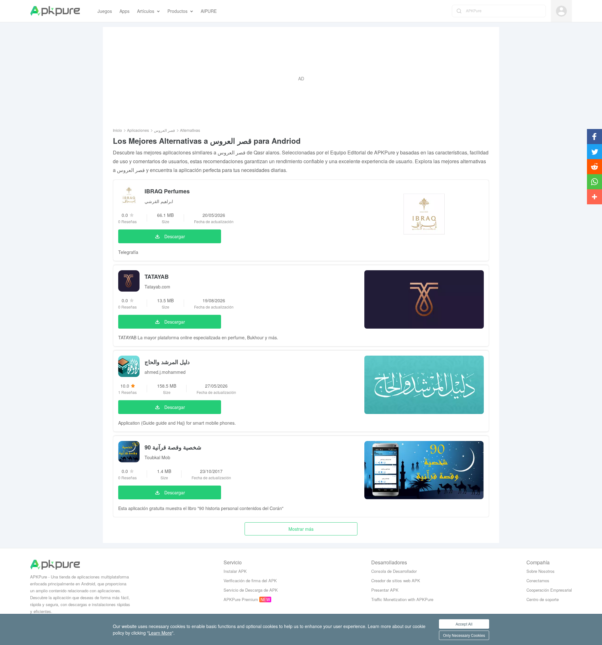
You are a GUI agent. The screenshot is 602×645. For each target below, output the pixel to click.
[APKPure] (55, 11)
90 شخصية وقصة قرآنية (173, 447)
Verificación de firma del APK (250, 580)
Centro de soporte (542, 599)
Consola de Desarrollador (394, 571)
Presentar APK (385, 590)
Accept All (464, 623)
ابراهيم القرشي (159, 201)
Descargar (174, 236)
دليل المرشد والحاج (167, 362)
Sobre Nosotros (540, 571)
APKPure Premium (241, 599)
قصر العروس (164, 130)
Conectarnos (537, 580)
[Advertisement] (301, 78)
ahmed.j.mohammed (165, 372)
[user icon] (561, 11)
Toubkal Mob (157, 457)
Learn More (160, 633)
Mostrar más (301, 529)
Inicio (117, 130)
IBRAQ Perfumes (167, 191)
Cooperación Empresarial (549, 590)
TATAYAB (157, 276)
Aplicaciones (138, 130)
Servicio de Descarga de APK (251, 590)
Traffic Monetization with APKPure (402, 599)
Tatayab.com (157, 286)
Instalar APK (235, 571)
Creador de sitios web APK (395, 580)
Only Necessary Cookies (464, 635)
